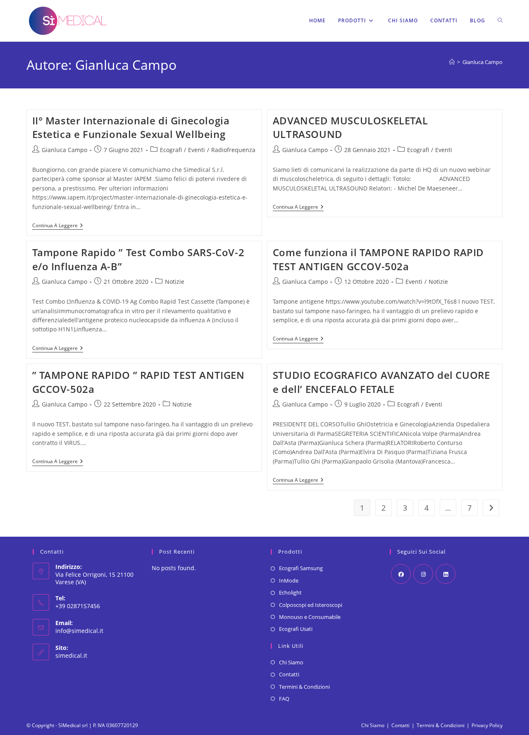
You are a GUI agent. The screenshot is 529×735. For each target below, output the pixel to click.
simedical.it (71, 655)
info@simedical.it (79, 631)
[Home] (452, 62)
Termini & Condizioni (304, 686)
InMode (288, 580)
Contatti (289, 674)
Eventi (196, 150)
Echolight (290, 592)
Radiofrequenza (233, 150)
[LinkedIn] (445, 574)
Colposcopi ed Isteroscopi (310, 605)
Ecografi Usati (295, 629)
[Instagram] (423, 574)
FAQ (284, 698)
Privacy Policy (487, 725)
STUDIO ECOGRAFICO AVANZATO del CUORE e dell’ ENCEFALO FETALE (381, 382)
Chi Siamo (291, 662)
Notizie (174, 281)
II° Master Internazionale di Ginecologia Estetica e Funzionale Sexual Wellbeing (131, 127)
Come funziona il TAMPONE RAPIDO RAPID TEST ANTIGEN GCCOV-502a (378, 259)
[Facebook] (401, 574)
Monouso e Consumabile (310, 617)
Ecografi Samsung (301, 568)
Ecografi (171, 150)
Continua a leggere (57, 226)
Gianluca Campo (482, 62)
